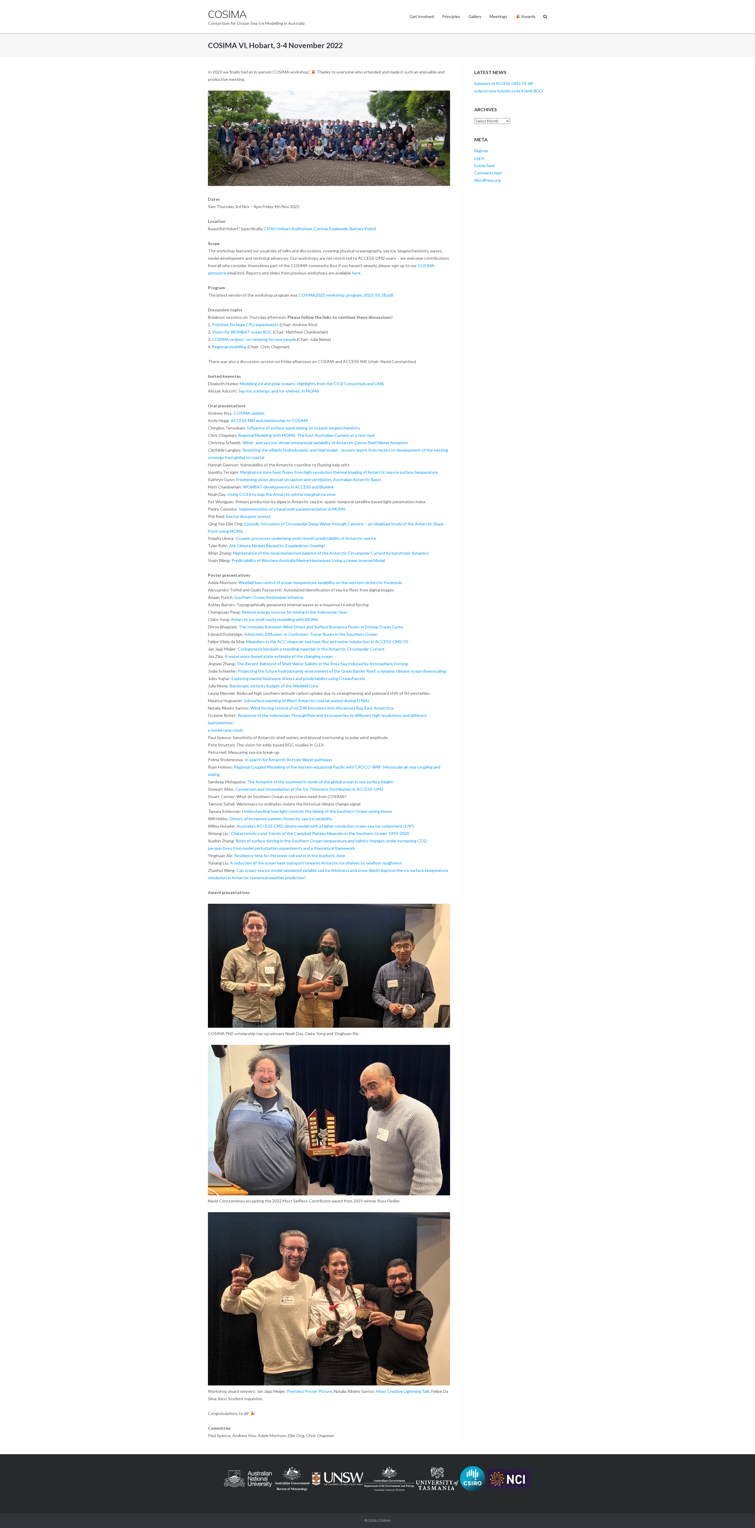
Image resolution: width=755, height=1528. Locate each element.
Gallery (474, 16)
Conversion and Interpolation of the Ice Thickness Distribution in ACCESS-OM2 (309, 789)
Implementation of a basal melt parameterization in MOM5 (292, 508)
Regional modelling (229, 346)
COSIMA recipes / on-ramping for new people (254, 339)
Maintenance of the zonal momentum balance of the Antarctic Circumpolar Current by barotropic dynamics (331, 552)
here (356, 272)
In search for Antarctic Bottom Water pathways (288, 759)
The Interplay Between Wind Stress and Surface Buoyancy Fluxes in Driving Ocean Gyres (321, 626)
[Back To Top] (740, 1514)
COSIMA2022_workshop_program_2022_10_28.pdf (345, 295)
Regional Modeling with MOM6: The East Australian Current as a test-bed (306, 435)
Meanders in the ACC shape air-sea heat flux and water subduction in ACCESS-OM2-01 (327, 641)
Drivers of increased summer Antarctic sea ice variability (281, 818)
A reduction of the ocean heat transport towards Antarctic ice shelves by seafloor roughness (316, 862)
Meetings (498, 16)
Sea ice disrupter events (248, 516)
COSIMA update (249, 413)
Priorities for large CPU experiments (245, 324)
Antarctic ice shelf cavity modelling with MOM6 (274, 619)
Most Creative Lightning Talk (402, 1391)
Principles (451, 16)
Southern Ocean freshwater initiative (268, 597)
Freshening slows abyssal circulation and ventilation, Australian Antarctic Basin (308, 479)
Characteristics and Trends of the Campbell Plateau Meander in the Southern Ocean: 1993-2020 (320, 833)
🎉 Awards (526, 16)
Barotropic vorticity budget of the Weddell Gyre (274, 685)
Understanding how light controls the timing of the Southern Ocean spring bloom (317, 811)
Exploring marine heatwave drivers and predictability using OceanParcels (298, 678)
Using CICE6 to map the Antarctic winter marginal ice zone (282, 494)
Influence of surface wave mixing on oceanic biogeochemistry (303, 427)
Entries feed (484, 165)
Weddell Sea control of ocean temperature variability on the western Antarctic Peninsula (320, 582)
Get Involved (422, 16)
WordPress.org (487, 180)
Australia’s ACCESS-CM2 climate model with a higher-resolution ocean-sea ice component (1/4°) (325, 825)
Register (481, 150)
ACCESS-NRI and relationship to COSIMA (269, 420)
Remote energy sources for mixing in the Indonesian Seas (294, 612)
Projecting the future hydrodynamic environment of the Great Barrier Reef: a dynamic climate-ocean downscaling (342, 671)
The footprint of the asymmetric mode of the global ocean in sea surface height (320, 781)
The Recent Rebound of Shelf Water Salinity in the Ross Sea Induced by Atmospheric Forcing (322, 663)
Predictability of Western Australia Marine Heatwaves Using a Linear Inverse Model (308, 560)
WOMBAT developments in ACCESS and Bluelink (288, 486)
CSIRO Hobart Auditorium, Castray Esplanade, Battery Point (319, 228)
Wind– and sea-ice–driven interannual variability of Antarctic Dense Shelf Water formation (325, 442)
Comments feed (488, 173)
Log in (479, 158)
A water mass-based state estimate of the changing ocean (279, 656)
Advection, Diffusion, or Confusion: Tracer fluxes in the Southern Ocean (310, 634)
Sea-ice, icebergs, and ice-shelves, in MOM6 (278, 390)
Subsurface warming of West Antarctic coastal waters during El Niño (307, 700)
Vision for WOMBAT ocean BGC (242, 331)
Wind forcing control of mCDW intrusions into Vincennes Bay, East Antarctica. (322, 707)
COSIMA (383, 1520)
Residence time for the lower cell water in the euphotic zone (289, 855)
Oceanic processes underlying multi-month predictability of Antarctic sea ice (305, 538)
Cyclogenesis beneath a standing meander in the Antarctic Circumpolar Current (311, 648)
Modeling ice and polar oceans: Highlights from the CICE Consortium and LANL (312, 383)
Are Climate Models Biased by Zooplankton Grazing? (277, 545)
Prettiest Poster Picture (309, 1391)
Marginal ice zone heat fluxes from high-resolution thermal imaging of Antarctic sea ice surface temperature (339, 472)
